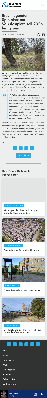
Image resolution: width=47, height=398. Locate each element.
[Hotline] (38, 344)
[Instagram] (21, 344)
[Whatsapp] (9, 344)
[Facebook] (15, 344)
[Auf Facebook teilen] (15, 148)
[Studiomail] (32, 344)
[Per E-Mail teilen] (32, 148)
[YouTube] (26, 344)
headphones (38, 34)
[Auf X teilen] (21, 148)
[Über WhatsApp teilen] (26, 148)
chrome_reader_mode (43, 34)
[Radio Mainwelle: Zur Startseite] (20, 4)
